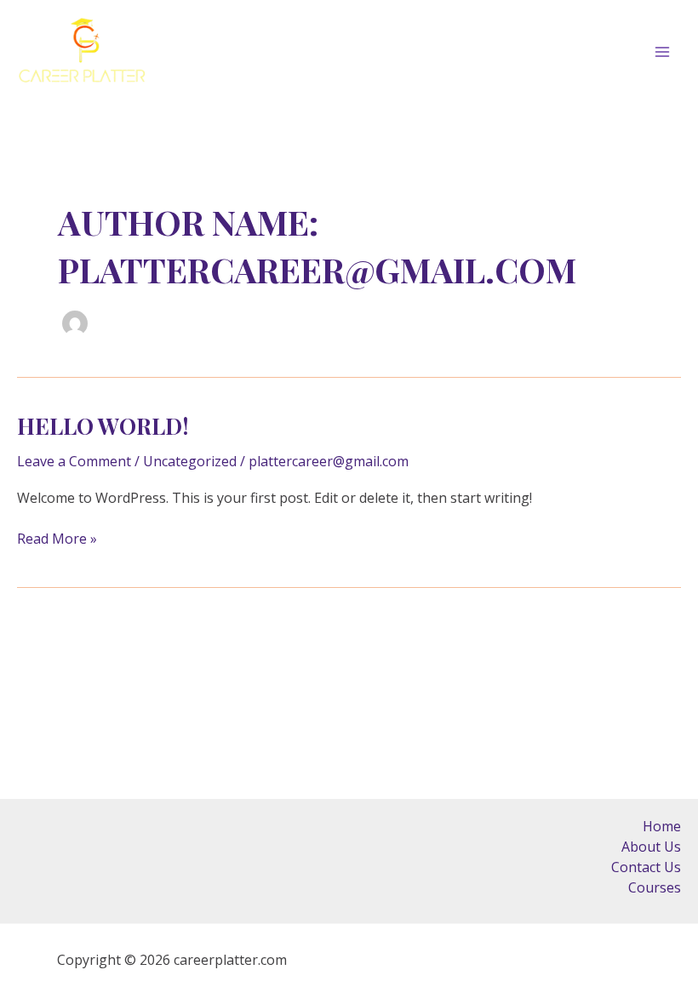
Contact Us (646, 867)
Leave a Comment (74, 461)
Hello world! (103, 426)
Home (662, 826)
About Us (651, 846)
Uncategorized (190, 461)
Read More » (57, 538)
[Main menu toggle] (662, 52)
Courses (654, 887)
